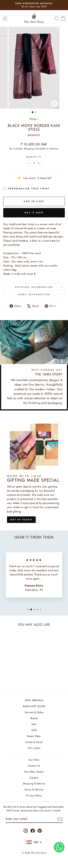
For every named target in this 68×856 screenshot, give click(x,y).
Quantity (34, 156)
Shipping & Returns (34, 783)
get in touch (21, 519)
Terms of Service (34, 789)
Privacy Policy (34, 795)
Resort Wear (34, 736)
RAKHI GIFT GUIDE (34, 706)
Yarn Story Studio (34, 772)
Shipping (29, 148)
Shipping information (34, 287)
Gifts (34, 730)
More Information (34, 294)
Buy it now (34, 212)
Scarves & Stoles (34, 712)
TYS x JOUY (34, 748)
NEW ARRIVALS (34, 700)
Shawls (34, 718)
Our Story (34, 760)
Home (32, 119)
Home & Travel (34, 742)
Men (34, 724)
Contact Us (34, 766)
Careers (34, 778)
